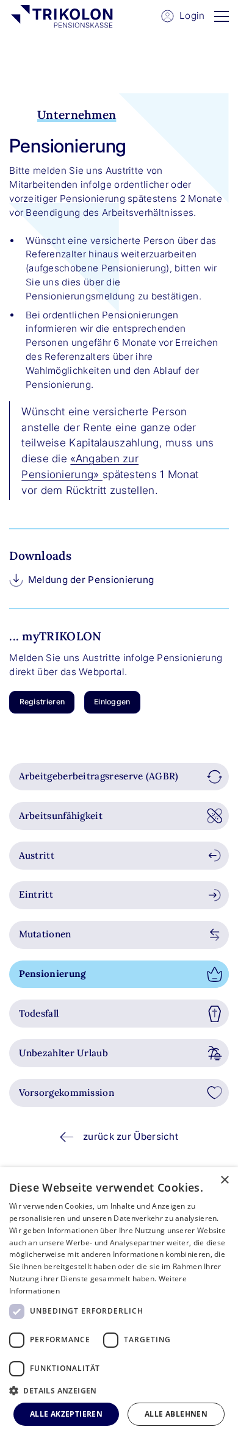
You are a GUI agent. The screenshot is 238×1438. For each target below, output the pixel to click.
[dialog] (119, 1302)
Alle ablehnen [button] (176, 1414)
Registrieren (42, 701)
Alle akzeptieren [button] (66, 1414)
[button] (221, 16)
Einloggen (112, 701)
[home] (61, 16)
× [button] (224, 1180)
